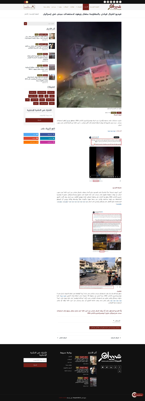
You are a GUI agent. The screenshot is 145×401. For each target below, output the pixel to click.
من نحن (54, 7)
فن (37, 44)
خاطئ (51, 103)
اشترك (39, 120)
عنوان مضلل (50, 99)
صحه (36, 34)
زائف (27, 99)
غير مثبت (50, 92)
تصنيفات (79, 7)
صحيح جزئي (44, 103)
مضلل (119, 112)
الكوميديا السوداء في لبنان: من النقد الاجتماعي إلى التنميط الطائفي (36, 47)
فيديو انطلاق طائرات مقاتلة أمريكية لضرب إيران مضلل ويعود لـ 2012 (36, 68)
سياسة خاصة (68, 370)
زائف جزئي (34, 99)
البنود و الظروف (67, 368)
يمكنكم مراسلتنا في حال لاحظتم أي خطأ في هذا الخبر (105, 327)
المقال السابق (115, 338)
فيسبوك (50, 134)
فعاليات (72, 7)
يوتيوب (34, 138)
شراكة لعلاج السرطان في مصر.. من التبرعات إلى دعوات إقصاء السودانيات (36, 37)
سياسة (114, 112)
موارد (60, 7)
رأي (46, 96)
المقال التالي (63, 338)
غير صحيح (32, 92)
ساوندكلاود (33, 142)
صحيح (35, 103)
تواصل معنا (47, 7)
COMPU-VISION (63, 397)
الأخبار (86, 7)
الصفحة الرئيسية (94, 7)
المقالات (66, 7)
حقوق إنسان (41, 92)
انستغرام (50, 142)
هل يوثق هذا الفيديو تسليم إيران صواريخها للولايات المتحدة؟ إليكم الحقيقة (37, 57)
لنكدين (50, 138)
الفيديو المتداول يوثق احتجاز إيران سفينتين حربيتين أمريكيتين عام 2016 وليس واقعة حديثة (36, 78)
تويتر (34, 134)
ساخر (41, 96)
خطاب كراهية (43, 34)
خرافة (52, 96)
